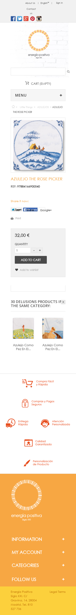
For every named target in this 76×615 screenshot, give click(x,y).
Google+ (42, 210)
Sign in (59, 2)
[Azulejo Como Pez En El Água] (23, 328)
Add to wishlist (28, 270)
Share (30, 210)
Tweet (16, 209)
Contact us (31, 11)
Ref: (13, 186)
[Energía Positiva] (39, 45)
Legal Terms (57, 592)
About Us (30, 3)
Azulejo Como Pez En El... (23, 347)
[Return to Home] (13, 105)
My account (27, 552)
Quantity (21, 244)
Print (18, 218)
